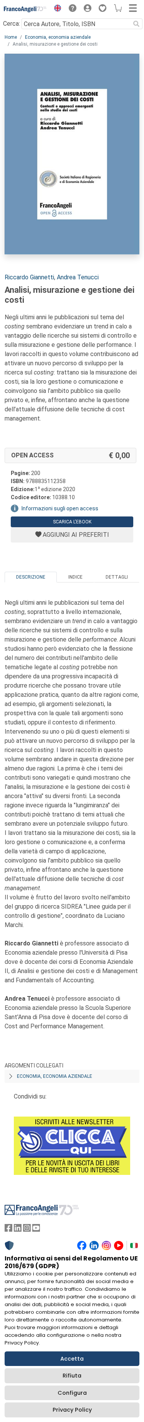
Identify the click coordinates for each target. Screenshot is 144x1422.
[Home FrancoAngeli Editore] (25, 9)
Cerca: (11, 23)
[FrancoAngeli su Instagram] (27, 1229)
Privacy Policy (72, 1410)
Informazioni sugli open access (60, 508)
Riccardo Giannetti (29, 277)
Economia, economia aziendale (58, 37)
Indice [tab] (75, 577)
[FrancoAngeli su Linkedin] (18, 1229)
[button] (55, 9)
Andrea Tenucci (78, 277)
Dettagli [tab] (117, 577)
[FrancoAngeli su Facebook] (8, 1229)
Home (11, 37)
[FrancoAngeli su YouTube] (36, 1229)
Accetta (72, 1359)
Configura (72, 1393)
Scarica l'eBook (72, 522)
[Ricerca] (136, 23)
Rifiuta (72, 1375)
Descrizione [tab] (30, 577)
